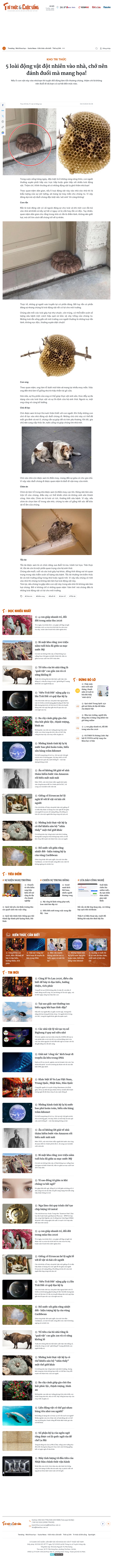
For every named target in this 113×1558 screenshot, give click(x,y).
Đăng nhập (107, 48)
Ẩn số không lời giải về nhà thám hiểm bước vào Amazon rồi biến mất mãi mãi (52, 774)
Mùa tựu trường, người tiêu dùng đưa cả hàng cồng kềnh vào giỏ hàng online (95, 717)
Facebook (103, 1524)
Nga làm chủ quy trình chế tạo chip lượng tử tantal (54, 1207)
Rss (108, 1524)
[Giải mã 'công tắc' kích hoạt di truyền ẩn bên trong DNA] (35, 944)
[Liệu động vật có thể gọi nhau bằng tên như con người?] (17, 1416)
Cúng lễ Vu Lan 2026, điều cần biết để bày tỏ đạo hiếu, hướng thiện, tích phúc (15, 958)
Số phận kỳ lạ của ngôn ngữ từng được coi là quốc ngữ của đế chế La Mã (53, 1436)
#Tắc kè (72, 596)
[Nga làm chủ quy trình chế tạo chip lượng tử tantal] (17, 1214)
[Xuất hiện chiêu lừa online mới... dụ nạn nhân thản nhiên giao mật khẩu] (87, 890)
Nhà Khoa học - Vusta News (26, 48)
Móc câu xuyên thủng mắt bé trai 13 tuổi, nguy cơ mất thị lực (55, 957)
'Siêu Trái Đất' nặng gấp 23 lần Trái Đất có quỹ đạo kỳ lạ (52, 694)
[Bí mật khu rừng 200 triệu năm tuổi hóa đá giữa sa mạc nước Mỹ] (17, 650)
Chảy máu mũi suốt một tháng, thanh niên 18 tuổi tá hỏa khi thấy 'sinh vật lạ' (87, 690)
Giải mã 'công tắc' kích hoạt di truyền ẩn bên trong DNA (35, 955)
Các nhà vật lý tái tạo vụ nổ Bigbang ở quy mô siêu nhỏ (52, 1030)
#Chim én (28, 596)
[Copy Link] (3, 127)
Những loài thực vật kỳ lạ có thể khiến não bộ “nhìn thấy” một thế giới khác (51, 826)
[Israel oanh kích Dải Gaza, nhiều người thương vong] (50, 890)
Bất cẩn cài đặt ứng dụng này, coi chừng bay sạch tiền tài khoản (94, 908)
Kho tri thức (56, 59)
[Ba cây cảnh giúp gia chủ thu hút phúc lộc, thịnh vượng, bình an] (17, 726)
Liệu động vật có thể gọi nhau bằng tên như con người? (53, 1409)
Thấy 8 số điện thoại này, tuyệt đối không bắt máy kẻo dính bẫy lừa (92, 917)
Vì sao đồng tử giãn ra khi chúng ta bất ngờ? (51, 1182)
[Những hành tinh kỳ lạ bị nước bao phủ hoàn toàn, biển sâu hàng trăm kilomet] (17, 751)
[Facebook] (3, 105)
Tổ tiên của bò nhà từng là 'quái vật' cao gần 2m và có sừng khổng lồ (51, 671)
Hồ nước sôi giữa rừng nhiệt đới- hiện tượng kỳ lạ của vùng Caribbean (50, 851)
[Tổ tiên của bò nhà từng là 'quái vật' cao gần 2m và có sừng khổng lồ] (17, 675)
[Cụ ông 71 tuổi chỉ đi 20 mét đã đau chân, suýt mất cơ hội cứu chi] (98, 944)
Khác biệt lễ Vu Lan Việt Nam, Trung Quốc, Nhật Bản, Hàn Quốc (54, 1081)
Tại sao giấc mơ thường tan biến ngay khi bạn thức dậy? (52, 1005)
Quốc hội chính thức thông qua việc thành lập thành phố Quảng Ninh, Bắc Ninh (18, 918)
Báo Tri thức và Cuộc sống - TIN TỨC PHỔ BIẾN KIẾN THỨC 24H (21, 7)
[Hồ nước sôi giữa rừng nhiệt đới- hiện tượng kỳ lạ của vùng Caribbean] (17, 856)
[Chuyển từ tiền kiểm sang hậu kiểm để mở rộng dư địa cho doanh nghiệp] (12, 890)
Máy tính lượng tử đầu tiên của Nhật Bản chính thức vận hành (54, 1460)
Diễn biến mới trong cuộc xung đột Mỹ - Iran (55, 912)
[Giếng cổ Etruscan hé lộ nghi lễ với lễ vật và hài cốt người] (17, 804)
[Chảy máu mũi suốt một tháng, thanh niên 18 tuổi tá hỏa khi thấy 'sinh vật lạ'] (102, 690)
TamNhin (107, 7)
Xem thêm (63, 48)
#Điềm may (40, 596)
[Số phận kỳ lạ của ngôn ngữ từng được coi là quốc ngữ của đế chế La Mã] (17, 1441)
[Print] (3, 121)
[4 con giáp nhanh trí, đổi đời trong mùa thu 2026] (17, 625)
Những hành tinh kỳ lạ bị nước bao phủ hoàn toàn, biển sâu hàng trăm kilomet (52, 747)
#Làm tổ (62, 596)
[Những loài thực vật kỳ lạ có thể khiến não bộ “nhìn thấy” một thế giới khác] (17, 831)
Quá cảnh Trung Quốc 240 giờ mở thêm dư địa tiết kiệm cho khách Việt (94, 706)
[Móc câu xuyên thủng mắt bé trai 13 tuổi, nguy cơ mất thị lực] (56, 944)
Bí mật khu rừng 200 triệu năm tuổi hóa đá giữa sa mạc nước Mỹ (51, 646)
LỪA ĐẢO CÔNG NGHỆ (91, 880)
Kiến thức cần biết (44, 48)
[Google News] (3, 132)
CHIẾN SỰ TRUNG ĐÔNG (55, 880)
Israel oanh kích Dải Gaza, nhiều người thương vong (67, 890)
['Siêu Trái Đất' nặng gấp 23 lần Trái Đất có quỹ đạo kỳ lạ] (17, 701)
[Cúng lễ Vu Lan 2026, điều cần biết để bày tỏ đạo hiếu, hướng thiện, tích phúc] (15, 944)
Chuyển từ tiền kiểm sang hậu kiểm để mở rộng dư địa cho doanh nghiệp (29, 893)
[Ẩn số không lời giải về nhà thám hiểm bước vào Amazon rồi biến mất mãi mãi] (17, 778)
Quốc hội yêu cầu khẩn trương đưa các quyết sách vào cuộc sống (17, 908)
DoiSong (96, 7)
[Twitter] (3, 116)
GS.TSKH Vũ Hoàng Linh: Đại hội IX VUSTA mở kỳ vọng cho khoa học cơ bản (95, 738)
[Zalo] (3, 110)
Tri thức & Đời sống (80, 1535)
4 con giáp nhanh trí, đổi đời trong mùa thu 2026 (51, 618)
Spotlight (91, 1535)
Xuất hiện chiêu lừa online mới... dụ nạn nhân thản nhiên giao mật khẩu (105, 893)
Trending (11, 48)
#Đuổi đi (52, 596)
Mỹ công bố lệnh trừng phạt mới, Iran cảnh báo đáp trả (55, 903)
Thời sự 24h (56, 48)
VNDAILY (83, 7)
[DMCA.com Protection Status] (56, 1554)
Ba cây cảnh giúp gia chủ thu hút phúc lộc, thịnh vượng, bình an (52, 722)
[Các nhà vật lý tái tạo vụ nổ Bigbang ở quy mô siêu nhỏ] (17, 1037)
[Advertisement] (56, 29)
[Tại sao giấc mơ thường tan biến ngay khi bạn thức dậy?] (17, 1012)
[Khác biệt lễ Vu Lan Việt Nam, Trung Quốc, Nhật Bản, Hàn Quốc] (17, 1087)
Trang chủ (4, 48)
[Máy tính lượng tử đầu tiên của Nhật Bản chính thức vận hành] (17, 1466)
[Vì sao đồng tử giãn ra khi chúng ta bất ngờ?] (17, 1188)
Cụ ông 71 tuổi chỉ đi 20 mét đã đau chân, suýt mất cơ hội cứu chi (98, 957)
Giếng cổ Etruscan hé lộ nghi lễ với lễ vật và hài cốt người (50, 799)
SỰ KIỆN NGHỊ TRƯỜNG (17, 880)
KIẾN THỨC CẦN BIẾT (26, 935)
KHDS (71, 7)
